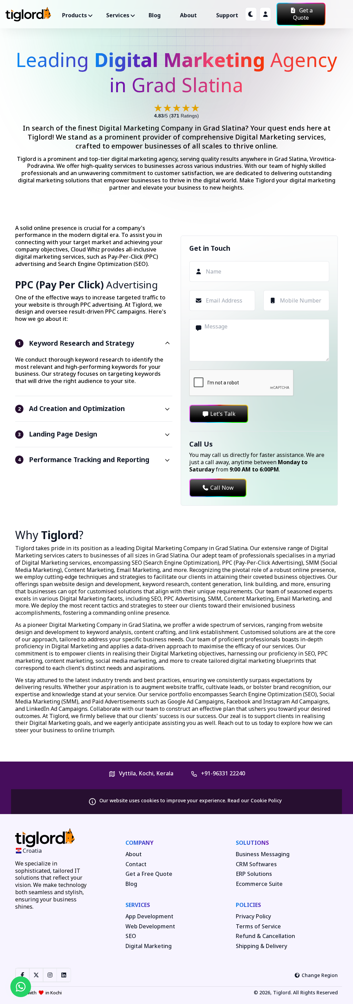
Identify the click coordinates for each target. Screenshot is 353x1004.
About (188, 15)
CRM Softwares (256, 864)
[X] (36, 975)
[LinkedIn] (64, 975)
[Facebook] (22, 975)
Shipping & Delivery (261, 946)
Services (137, 905)
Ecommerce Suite (259, 884)
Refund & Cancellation (265, 936)
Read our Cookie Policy (255, 800)
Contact (136, 864)
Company (139, 843)
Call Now (222, 487)
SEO (130, 936)
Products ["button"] (74, 15)
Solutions (252, 843)
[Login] (265, 14)
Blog (155, 15)
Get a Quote (303, 14)
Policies (248, 905)
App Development (149, 916)
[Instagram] (50, 975)
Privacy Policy (253, 916)
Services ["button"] (117, 15)
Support (227, 15)
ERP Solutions (254, 874)
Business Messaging (263, 854)
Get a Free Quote (148, 874)
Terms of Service (258, 926)
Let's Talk (222, 414)
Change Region (320, 975)
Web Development (150, 926)
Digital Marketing (148, 946)
